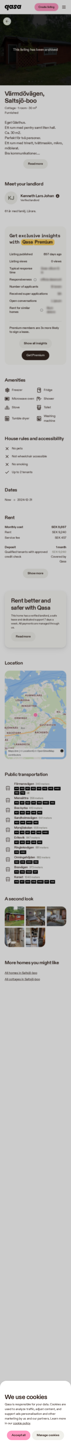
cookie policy (21, 1423)
